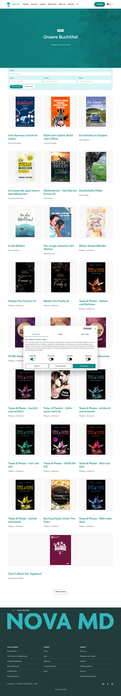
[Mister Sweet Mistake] (96, 222)
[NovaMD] (14, 610)
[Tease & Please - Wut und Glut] (96, 439)
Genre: (81, 78)
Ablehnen (37, 366)
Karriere (71, 4)
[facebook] (107, 684)
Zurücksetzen (29, 86)
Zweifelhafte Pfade (90, 191)
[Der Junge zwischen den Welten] (60, 222)
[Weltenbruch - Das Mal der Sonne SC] (60, 167)
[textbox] (26, 81)
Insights (43, 4)
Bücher (26, 4)
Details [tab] (61, 334)
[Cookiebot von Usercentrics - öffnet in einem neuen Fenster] (84, 329)
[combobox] (26, 81)
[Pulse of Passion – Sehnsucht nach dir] (60, 384)
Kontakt (100, 4)
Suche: (12, 70)
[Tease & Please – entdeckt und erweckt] (96, 384)
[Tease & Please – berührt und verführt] (25, 384)
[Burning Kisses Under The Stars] (60, 494)
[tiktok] (112, 684)
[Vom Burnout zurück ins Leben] (25, 111)
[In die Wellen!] (25, 222)
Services (34, 4)
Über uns (62, 4)
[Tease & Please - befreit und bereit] (25, 494)
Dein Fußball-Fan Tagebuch (25, 574)
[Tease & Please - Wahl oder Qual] (96, 494)
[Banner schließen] (95, 328)
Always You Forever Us (22, 301)
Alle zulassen (84, 366)
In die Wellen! (16, 246)
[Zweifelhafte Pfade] (96, 167)
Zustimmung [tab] (36, 334)
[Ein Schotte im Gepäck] (96, 111)
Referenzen (52, 4)
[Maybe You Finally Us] (60, 277)
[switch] (51, 359)
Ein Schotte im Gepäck (93, 135)
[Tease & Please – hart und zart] (25, 439)
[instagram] (103, 684)
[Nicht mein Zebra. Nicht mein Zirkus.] (60, 111)
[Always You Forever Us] (25, 277)
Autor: (12, 78)
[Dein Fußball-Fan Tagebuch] (60, 550)
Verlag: (46, 78)
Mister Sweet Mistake (92, 246)
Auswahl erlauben (60, 366)
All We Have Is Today (21, 356)
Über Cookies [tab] (85, 334)
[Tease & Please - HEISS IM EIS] (60, 439)
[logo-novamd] (13, 4)
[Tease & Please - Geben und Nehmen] (96, 277)
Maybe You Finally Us (56, 301)
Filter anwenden (16, 86)
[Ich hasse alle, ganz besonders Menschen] (25, 167)
